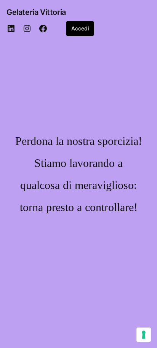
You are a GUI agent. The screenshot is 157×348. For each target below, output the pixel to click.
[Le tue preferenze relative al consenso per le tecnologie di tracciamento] (143, 334)
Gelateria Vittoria (36, 12)
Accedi (80, 28)
